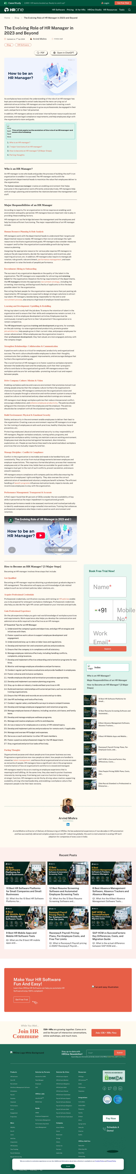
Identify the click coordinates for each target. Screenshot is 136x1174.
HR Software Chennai (62, 1091)
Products (13, 1072)
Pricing (70, 10)
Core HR (12, 1080)
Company (59, 1123)
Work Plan (81, 1153)
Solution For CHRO (40, 1076)
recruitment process (13, 299)
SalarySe (81, 1127)
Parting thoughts (16, 155)
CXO (36, 1087)
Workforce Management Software (20, 1087)
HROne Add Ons (84, 1141)
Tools (121, 10)
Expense (12, 1098)
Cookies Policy (23, 1170)
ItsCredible (81, 1102)
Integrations (13, 1142)
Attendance (13, 1091)
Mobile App (38, 1102)
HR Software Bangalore (63, 1084)
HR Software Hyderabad (63, 1094)
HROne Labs (39, 1094)
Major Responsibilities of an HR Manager (107, 680)
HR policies (64, 599)
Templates (81, 1091)
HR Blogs (81, 1076)
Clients (58, 1142)
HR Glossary (82, 1087)
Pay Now (111, 1118)
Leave (12, 1134)
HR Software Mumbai (62, 1080)
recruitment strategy (50, 282)
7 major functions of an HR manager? (25, 147)
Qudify (80, 1134)
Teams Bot (81, 1145)
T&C (41, 1170)
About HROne (60, 1127)
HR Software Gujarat (62, 1076)
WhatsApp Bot (82, 1149)
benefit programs (22, 483)
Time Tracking (14, 1149)
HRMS (37, 1112)
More (12, 1123)
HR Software (58, 10)
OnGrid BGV (81, 1105)
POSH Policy (33, 1170)
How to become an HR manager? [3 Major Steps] (30, 151)
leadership (59, 1153)
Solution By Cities (62, 1072)
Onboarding (81, 1156)
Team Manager (39, 1080)
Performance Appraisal (42, 1123)
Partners (58, 1149)
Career (58, 1131)
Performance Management (42, 1120)
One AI (12, 1131)
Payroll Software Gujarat (63, 1098)
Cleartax (80, 1131)
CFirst (80, 1120)
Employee (38, 1084)
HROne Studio (95, 10)
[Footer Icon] (104, 1089)
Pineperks (81, 1109)
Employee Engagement (42, 1116)
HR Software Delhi (61, 1087)
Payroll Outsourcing (16, 1156)
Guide (37, 1108)
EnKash (80, 1116)
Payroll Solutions (15, 1153)
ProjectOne (13, 1116)
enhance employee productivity (44, 403)
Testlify (80, 1113)
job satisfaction (11, 331)
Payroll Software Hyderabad (64, 1116)
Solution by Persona (42, 1072)
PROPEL (12, 1127)
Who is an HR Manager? (98, 675)
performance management (49, 259)
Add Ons (12, 1138)
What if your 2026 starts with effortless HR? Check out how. (50, 3)
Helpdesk (13, 1102)
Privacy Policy (111, 1161)
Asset (12, 1109)
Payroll (12, 1094)
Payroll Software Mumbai (63, 1102)
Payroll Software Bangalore (64, 1105)
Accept (68, 1166)
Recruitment (13, 1084)
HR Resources (110, 10)
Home (7, 18)
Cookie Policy (99, 1161)
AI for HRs (80, 10)
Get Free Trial (123, 3)
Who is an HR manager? (19, 142)
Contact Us (59, 1145)
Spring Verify (82, 1124)
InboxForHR (39, 1098)
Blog (17, 18)
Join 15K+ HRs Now (106, 1032)
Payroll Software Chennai (63, 1113)
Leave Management (40, 1127)
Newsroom (59, 1134)
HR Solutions (14, 1145)
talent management (21, 760)
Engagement (14, 1113)
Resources (82, 1072)
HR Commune (83, 1080)
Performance (14, 1105)
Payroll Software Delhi (62, 1109)
